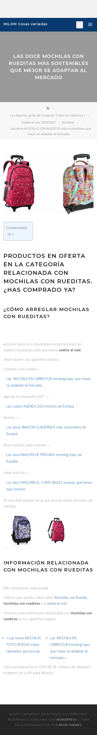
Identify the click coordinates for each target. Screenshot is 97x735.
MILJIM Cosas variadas (26, 24)
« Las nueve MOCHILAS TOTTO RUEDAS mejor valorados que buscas (23, 644)
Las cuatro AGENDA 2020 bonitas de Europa (40, 406)
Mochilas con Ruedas (71, 597)
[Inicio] (48, 108)
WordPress (67, 719)
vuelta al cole (57, 603)
